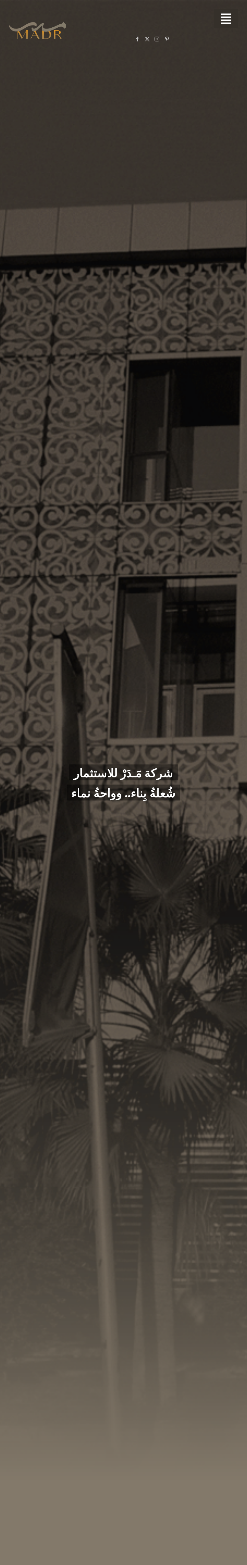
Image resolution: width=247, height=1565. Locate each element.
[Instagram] (157, 39)
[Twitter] (147, 39)
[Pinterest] (166, 39)
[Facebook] (137, 39)
